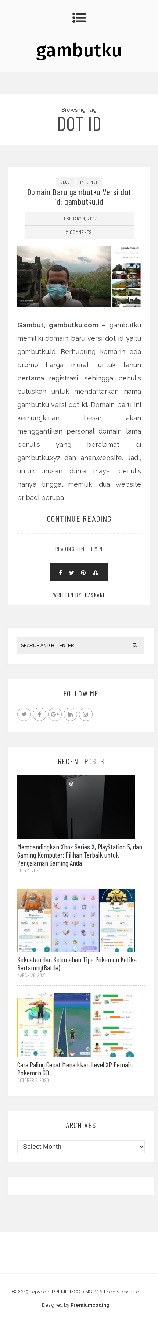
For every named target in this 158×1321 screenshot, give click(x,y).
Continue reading (79, 518)
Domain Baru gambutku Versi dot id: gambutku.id (79, 196)
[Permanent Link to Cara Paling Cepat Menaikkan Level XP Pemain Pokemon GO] (76, 1024)
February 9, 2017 (79, 218)
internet (89, 181)
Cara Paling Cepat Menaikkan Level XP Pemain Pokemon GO (75, 1068)
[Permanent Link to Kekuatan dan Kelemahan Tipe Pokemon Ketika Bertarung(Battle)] (76, 919)
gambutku (79, 50)
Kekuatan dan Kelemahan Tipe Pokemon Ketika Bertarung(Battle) (77, 963)
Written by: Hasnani (79, 594)
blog (65, 181)
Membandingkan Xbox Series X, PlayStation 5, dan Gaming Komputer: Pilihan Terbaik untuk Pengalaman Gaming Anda (79, 854)
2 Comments (79, 232)
